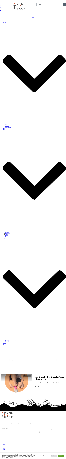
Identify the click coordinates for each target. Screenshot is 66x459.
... (42, 383)
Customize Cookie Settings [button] (44, 455)
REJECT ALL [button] (53, 455)
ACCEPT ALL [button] (61, 455)
